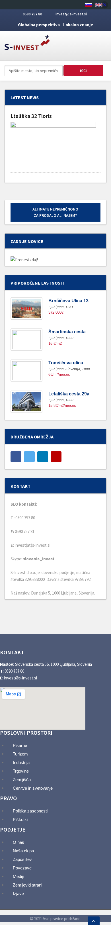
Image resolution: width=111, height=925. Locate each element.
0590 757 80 (32, 14)
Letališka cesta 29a (68, 393)
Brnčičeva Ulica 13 (68, 300)
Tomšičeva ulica (65, 362)
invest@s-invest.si (71, 14)
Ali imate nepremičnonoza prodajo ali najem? (55, 212)
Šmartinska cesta (67, 331)
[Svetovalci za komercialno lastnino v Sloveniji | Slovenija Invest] (27, 40)
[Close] (104, 4)
